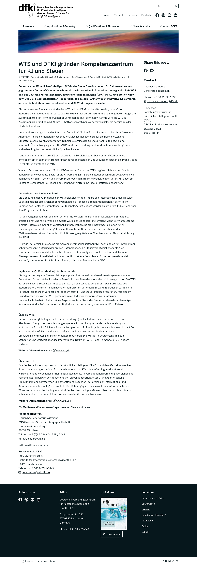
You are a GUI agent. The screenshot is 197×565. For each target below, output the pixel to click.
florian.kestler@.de (31, 438)
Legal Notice (27, 561)
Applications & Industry (61, 26)
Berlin (145, 526)
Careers (132, 15)
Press (106, 15)
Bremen (146, 509)
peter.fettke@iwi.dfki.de (36, 472)
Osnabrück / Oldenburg (154, 514)
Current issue (111, 534)
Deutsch (146, 15)
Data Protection (45, 561)
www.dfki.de (63, 400)
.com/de (63, 350)
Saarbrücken (148, 503)
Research (28, 26)
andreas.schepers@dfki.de (162, 101)
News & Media (141, 26)
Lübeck (145, 531)
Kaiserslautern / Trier (153, 498)
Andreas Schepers (154, 86)
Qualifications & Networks (104, 26)
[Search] (176, 6)
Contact (118, 15)
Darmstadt (147, 520)
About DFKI (170, 26)
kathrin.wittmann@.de (33, 445)
